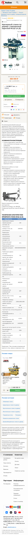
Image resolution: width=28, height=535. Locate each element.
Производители (7, 472)
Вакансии (5, 469)
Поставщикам (6, 483)
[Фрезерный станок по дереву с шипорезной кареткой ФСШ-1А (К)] (14, 47)
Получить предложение (14, 96)
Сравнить (9, 99)
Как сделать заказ (19, 458)
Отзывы (5, 475)
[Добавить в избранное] (4, 390)
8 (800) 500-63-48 (20, 523)
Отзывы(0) (4, 18)
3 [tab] (15, 70)
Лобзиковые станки (8, 401)
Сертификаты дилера (6, 458)
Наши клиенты (7, 463)
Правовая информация (17, 494)
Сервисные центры (20, 470)
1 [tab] (10, 70)
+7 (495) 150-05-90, (10, 524)
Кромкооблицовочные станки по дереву (13, 421)
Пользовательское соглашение (18, 489)
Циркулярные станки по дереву (11, 405)
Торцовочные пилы (8, 415)
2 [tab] (13, 70)
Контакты (5, 466)
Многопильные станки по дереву (11, 411)
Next (25, 374)
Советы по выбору (18, 501)
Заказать (17, 390)
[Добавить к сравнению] (7, 390)
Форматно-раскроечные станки (11, 418)
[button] (14, 89)
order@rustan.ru (11, 527)
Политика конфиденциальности (19, 484)
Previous (3, 374)
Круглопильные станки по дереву (11, 408)
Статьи (15, 498)
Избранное (20, 99)
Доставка (17, 464)
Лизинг (16, 467)
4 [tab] (17, 70)
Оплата (17, 461)
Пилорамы (18, 415)
